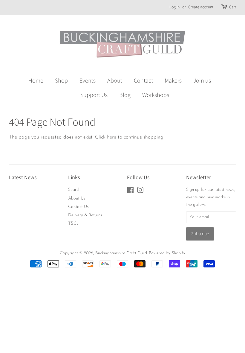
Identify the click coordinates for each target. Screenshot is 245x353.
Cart (232, 7)
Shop (61, 81)
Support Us (94, 95)
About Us (76, 198)
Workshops (155, 95)
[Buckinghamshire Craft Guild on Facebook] (130, 191)
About (114, 81)
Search (74, 190)
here (111, 137)
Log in (174, 7)
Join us (202, 81)
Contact (143, 81)
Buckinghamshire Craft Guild (121, 253)
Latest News (23, 177)
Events (87, 81)
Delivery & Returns (85, 215)
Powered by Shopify (167, 253)
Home (35, 81)
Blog (125, 95)
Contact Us (78, 207)
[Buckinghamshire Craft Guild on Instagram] (140, 191)
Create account (200, 7)
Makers (173, 81)
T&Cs (73, 223)
